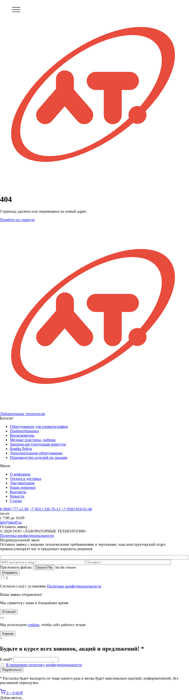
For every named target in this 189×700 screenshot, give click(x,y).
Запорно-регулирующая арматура (38, 444)
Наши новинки (22, 487)
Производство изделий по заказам (38, 457)
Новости (17, 496)
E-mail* (6, 659)
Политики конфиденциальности (74, 586)
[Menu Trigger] (16, 9)
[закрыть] (2, 617)
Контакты (18, 492)
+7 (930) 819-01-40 (76, 509)
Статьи (16, 501)
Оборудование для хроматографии (39, 426)
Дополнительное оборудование (36, 453)
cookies (33, 625)
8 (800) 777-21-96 (14, 509)
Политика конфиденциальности (27, 535)
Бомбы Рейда (21, 449)
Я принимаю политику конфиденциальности (44, 665)
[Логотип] (94, 95)
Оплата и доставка (25, 478)
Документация (22, 483)
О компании (20, 474)
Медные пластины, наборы (33, 440)
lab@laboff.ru (11, 522)
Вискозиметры (22, 435)
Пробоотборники (24, 431)
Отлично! (9, 612)
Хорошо (8, 633)
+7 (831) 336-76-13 (45, 509)
